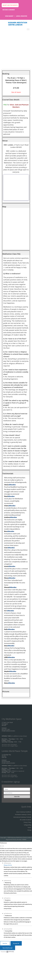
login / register (21, 16)
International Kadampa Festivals (22, 817)
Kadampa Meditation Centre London (17, 24)
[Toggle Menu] (28, 29)
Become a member (9, 10)
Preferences (8, 913)
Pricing (29, 830)
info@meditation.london (8, 731)
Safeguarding (27, 825)
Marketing (8, 880)
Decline (5, 943)
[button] (16, 73)
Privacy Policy (27, 822)
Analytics (7, 898)
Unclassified (8, 929)
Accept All (16, 943)
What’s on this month (10, 5)
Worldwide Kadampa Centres (23, 814)
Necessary (8, 863)
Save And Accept (7, 948)
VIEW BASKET (9, 16)
